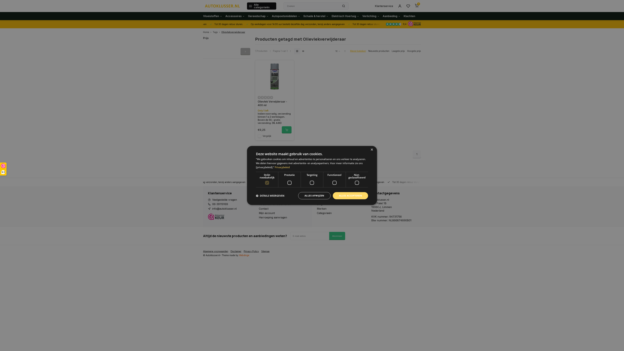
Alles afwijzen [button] (314, 195)
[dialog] (312, 175)
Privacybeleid (282, 167)
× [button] (371, 150)
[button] (270, 195)
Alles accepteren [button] (350, 195)
